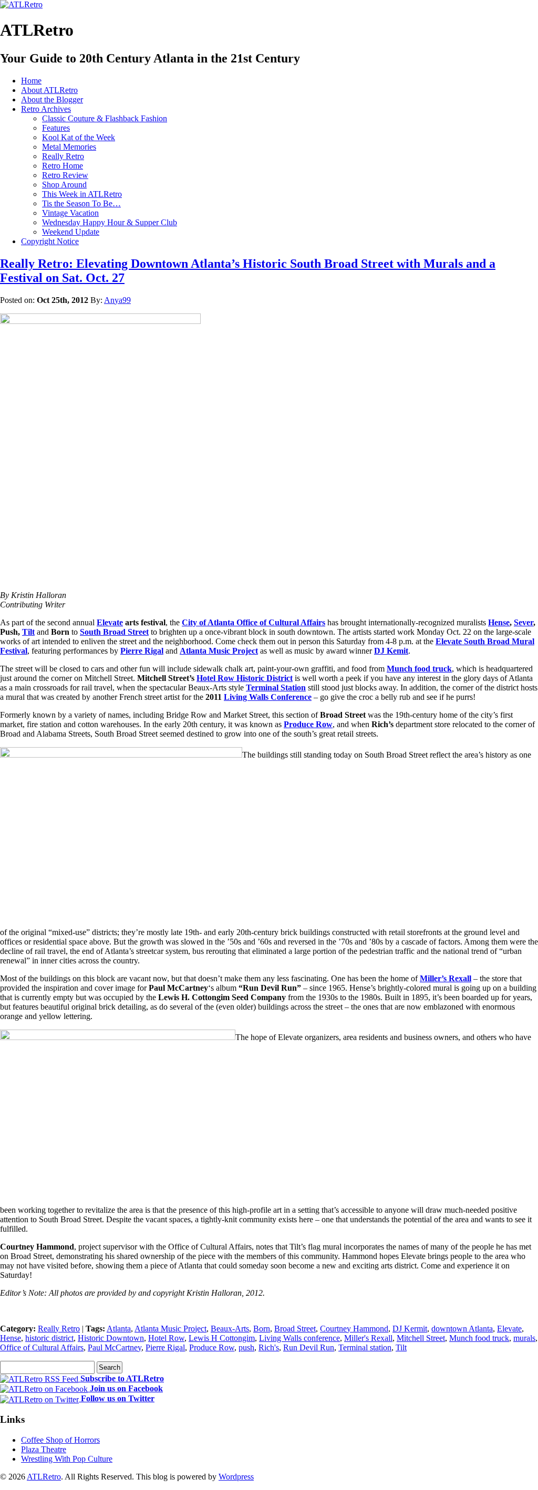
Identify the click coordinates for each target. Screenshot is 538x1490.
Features (56, 127)
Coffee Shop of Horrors (60, 1439)
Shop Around (64, 184)
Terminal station (364, 1347)
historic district (49, 1338)
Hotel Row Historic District (244, 678)
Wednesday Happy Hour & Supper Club (109, 222)
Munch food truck (419, 668)
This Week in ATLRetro (82, 194)
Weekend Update (70, 231)
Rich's (268, 1347)
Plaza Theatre (43, 1449)
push (246, 1347)
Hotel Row (166, 1338)
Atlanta (119, 1328)
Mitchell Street (421, 1338)
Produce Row (308, 724)
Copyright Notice (50, 241)
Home (31, 80)
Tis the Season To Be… (81, 203)
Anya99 (117, 300)
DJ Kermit (409, 1328)
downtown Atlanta (462, 1328)
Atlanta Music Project (219, 650)
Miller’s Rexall (445, 978)
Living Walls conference (299, 1338)
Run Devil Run (308, 1347)
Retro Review (65, 175)
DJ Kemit (391, 650)
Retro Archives (46, 108)
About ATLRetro (49, 90)
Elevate (110, 622)
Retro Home (62, 165)
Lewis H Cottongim (222, 1338)
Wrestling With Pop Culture (66, 1458)
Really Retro (63, 156)
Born (261, 1328)
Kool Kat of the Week (78, 137)
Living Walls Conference (268, 696)
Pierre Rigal (141, 650)
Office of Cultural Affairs (42, 1347)
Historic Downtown (111, 1338)
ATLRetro (44, 1476)
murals (524, 1338)
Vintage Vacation (70, 212)
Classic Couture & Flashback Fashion (104, 118)
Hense (499, 622)
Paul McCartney (114, 1347)
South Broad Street (114, 631)
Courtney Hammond (354, 1328)
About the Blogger (52, 99)
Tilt (28, 631)
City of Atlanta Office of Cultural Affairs (253, 622)
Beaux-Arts (230, 1328)
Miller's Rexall (368, 1338)
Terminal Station (276, 687)
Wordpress (236, 1476)
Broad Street (295, 1328)
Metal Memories (69, 146)
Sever (523, 622)
